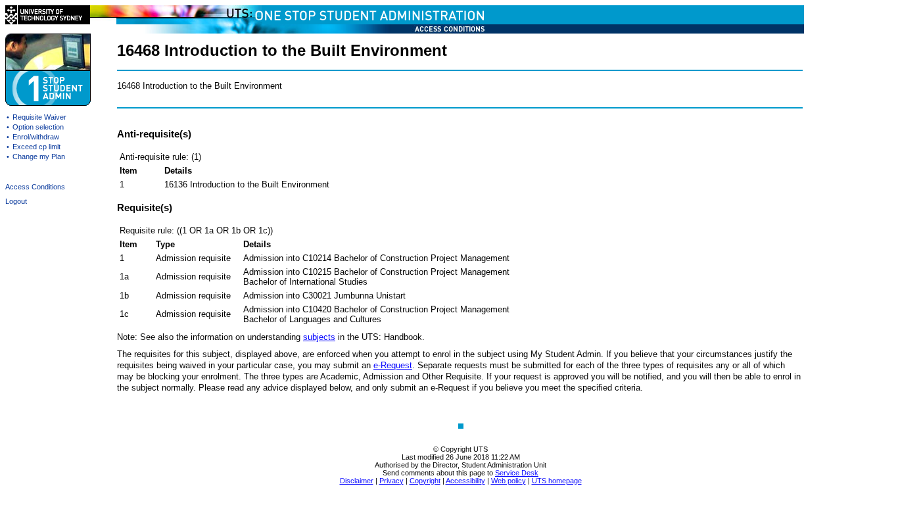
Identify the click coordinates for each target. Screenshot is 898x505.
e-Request (392, 365)
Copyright (425, 481)
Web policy (508, 481)
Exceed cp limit (36, 147)
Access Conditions (35, 187)
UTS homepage (557, 481)
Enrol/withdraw (35, 137)
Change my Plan (38, 156)
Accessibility (465, 481)
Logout (16, 201)
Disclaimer (356, 481)
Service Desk (516, 473)
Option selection (38, 127)
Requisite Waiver (39, 117)
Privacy (391, 481)
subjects (319, 337)
